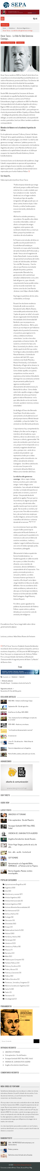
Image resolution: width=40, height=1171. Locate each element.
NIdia (6, 956)
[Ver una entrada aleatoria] (36, 19)
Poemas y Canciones (12, 973)
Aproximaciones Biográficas (14, 884)
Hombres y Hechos (11, 937)
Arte (6, 891)
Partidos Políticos (10, 963)
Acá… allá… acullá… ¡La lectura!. (19, 852)
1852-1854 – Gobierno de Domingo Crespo (20, 701)
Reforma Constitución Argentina (15, 986)
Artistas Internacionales (12, 901)
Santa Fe (22, 677)
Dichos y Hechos (10, 914)
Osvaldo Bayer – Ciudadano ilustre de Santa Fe (16, 683)
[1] (29, 171)
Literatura (12, 28)
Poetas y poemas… (13, 1149)
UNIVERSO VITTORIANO (17, 814)
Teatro (7, 992)
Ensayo (7, 927)
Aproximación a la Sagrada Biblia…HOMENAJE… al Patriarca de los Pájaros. (23, 864)
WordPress (12, 1168)
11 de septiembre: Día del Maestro (21, 820)
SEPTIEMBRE (13, 858)
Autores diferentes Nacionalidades (16, 907)
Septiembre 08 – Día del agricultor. (18, 706)
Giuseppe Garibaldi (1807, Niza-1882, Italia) (19, 1058)
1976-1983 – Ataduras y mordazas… (18, 724)
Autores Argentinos (23, 28)
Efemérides (8, 924)
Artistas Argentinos (11, 897)
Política (7, 976)
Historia (7, 933)
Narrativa (8, 953)
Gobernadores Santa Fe (12, 930)
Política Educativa (11, 979)
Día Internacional (10, 910)
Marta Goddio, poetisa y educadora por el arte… (22, 754)
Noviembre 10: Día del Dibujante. (11, 691)
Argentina (8, 888)
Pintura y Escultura (11, 966)
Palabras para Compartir (13, 960)
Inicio (4, 28)
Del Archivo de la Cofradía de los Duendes (20, 1155)
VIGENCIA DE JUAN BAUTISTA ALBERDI (23, 833)
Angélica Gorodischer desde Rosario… (22, 839)
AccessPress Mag (26, 1168)
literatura (14, 677)
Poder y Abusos (10, 969)
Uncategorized (10, 999)
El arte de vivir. (12, 736)
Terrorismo (8, 995)
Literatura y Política (11, 946)
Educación (8, 920)
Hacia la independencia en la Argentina (19, 748)
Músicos (7, 950)
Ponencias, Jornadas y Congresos (16, 982)
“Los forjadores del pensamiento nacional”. (20, 730)
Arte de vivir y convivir (12, 894)
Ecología (8, 917)
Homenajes (8, 940)
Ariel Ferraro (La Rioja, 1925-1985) (18, 712)
